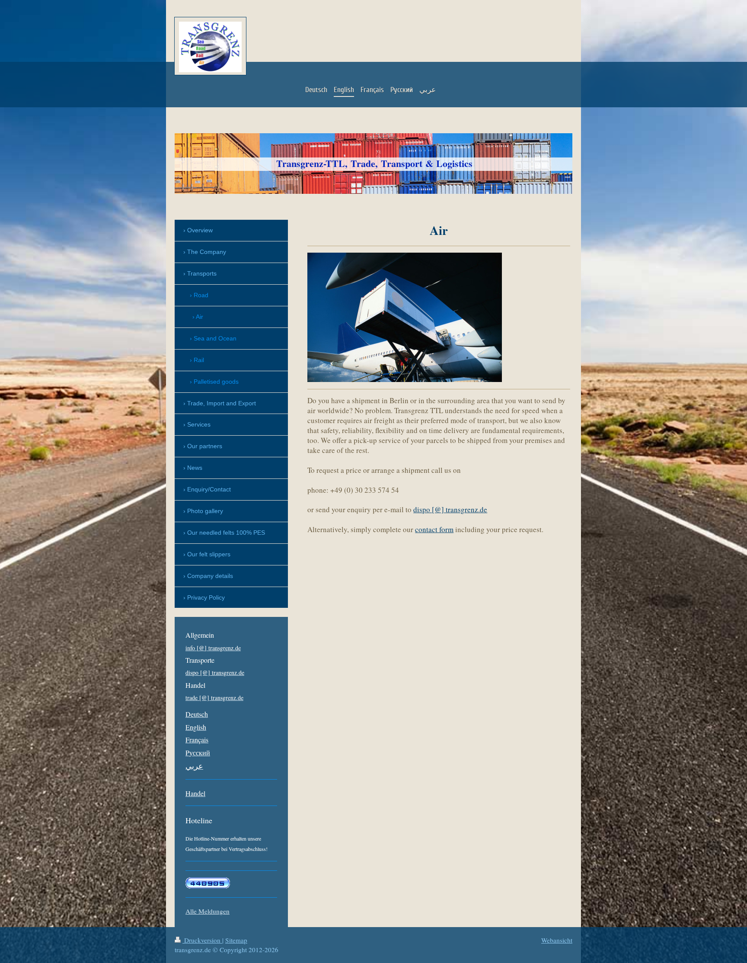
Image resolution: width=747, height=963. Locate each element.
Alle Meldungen (207, 911)
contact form (434, 529)
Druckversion (202, 940)
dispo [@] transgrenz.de (450, 509)
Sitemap (236, 940)
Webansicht (556, 940)
